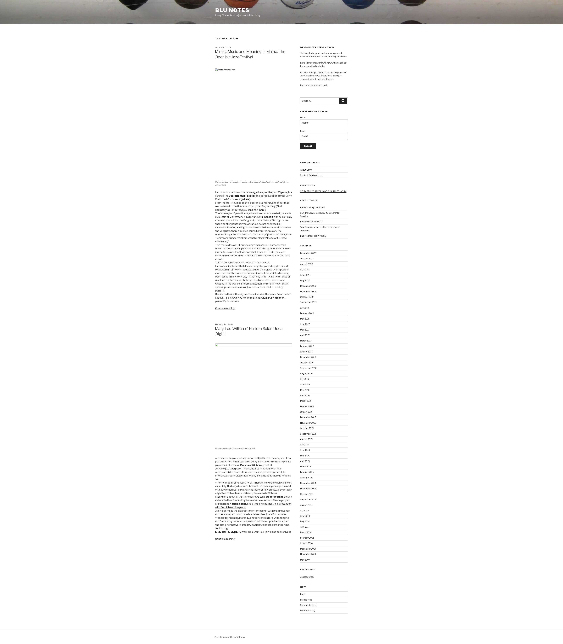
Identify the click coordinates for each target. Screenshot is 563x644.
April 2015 (305, 461)
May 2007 (305, 559)
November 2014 (308, 488)
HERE (237, 532)
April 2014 (305, 527)
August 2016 (306, 373)
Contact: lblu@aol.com (311, 175)
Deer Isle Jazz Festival (242, 195)
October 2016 (307, 362)
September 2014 (308, 499)
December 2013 (308, 549)
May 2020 (305, 280)
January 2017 (306, 351)
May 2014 (305, 521)
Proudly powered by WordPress (229, 637)
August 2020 (306, 264)
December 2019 (308, 286)
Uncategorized (307, 577)
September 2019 (308, 302)
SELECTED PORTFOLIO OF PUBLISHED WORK (323, 191)
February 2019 (307, 313)
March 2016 (306, 401)
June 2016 (305, 384)
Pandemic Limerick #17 (311, 221)
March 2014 (306, 532)
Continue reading (225, 308)
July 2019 (304, 308)
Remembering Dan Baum (312, 207)
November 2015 (308, 423)
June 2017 (305, 324)
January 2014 (306, 543)
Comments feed (308, 605)
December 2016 (308, 357)
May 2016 (305, 390)
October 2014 (307, 494)
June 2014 (305, 516)
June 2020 (305, 275)
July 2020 (304, 269)
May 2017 (304, 329)
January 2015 (306, 477)
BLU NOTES (232, 10)
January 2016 (306, 412)
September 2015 (308, 434)
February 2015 (307, 472)
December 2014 (308, 483)
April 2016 (305, 395)
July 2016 (304, 379)
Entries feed (306, 599)
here (247, 199)
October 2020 (307, 258)
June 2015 (305, 450)
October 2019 (307, 297)
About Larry (306, 170)
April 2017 (305, 335)
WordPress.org (307, 610)
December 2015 (308, 417)
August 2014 (306, 505)
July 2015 (304, 444)
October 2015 (307, 428)
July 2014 (304, 510)
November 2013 (308, 554)
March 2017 (305, 340)
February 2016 (307, 406)
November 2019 (308, 291)
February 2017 (307, 346)
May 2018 (305, 318)
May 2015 (305, 455)
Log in (303, 594)
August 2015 (306, 439)
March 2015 (306, 466)
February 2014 (307, 538)
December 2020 (308, 253)
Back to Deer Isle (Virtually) (313, 236)
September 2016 (308, 368)
